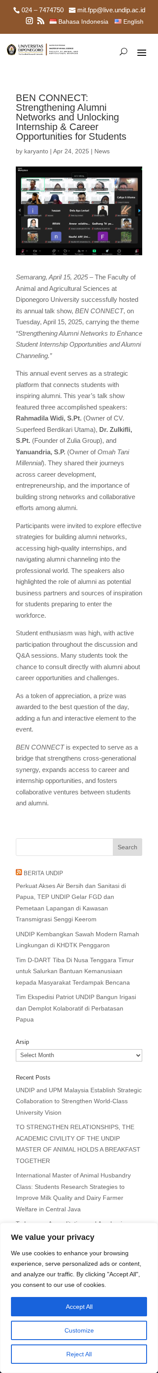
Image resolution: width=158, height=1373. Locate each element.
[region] (79, 1298)
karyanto (36, 151)
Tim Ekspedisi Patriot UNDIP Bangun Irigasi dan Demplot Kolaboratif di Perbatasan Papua (76, 1008)
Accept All (79, 1306)
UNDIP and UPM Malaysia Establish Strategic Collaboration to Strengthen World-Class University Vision (79, 1101)
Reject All (79, 1354)
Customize (79, 1330)
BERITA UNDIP (43, 873)
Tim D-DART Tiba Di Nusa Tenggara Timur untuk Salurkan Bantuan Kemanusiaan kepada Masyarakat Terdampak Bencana (75, 971)
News (102, 151)
